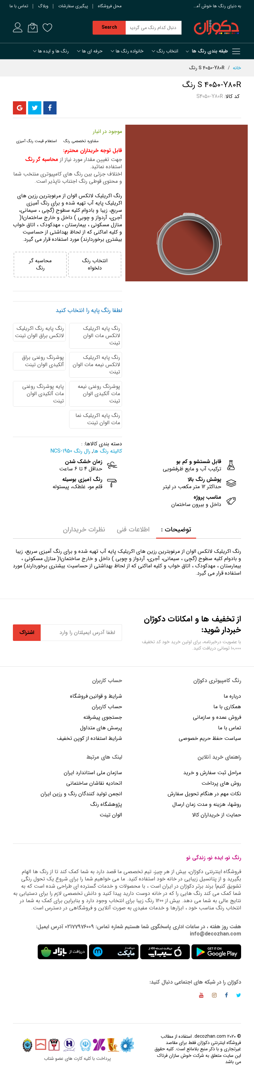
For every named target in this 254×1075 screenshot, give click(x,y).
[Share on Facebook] (50, 107)
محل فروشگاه (110, 6)
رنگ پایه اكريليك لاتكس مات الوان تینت (101, 335)
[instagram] (214, 996)
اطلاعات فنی (133, 529)
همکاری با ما (227, 707)
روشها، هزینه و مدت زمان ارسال (206, 804)
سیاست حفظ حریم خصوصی (210, 738)
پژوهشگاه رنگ (106, 804)
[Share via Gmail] (19, 107)
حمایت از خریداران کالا (216, 815)
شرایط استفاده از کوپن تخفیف (89, 738)
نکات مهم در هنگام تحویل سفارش (204, 794)
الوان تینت (111, 815)
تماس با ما (19, 6)
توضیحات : (176, 529)
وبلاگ (43, 6)
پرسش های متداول (101, 728)
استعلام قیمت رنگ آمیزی (36, 141)
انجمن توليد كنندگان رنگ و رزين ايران (81, 794)
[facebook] (226, 996)
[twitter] (238, 996)
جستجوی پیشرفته (102, 717)
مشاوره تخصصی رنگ (81, 141)
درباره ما (232, 696)
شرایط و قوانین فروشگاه (96, 696)
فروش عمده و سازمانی (217, 717)
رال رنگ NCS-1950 (70, 451)
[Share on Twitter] (34, 107)
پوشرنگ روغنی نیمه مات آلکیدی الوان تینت (99, 393)
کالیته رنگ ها (107, 451)
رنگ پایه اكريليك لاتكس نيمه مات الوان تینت (96, 364)
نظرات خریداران (84, 529)
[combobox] (153, 28)
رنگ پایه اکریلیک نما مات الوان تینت (97, 419)
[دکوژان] (216, 27)
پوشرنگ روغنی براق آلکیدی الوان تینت (43, 361)
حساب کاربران (106, 707)
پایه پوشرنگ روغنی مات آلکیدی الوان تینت (43, 393)
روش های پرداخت (221, 783)
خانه (237, 68)
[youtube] (201, 996)
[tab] (176, 530)
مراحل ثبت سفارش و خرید (212, 773)
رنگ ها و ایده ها (53, 51)
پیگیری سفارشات (73, 6)
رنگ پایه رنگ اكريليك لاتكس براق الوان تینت (39, 332)
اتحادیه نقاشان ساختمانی (94, 783)
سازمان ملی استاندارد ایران (93, 773)
